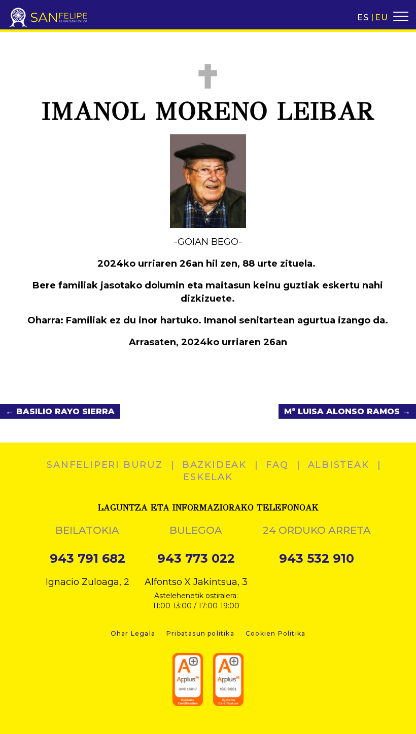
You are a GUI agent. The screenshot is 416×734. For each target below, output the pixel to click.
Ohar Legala (133, 633)
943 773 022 (196, 559)
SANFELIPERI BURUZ (105, 464)
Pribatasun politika (200, 633)
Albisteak (338, 464)
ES (363, 17)
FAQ (277, 464)
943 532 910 (316, 559)
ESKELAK (208, 477)
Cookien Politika (275, 633)
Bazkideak (214, 464)
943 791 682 (87, 559)
